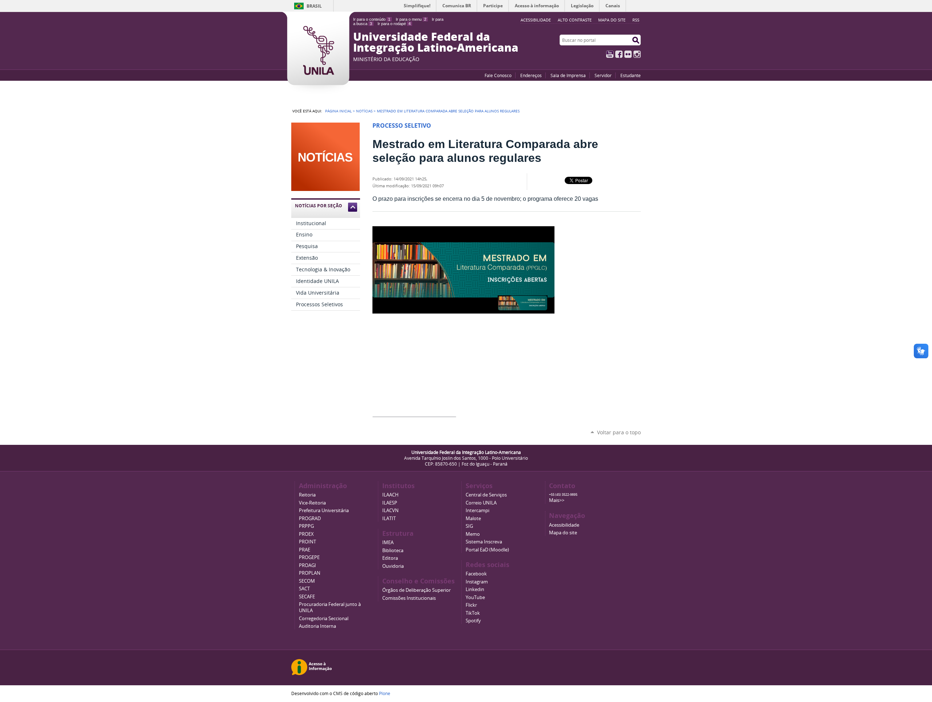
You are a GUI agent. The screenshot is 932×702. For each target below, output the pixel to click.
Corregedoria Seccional (323, 618)
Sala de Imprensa (568, 75)
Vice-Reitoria (312, 503)
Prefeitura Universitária (324, 510)
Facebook (619, 54)
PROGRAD (310, 518)
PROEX (306, 534)
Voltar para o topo (619, 432)
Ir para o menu (411, 19)
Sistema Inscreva (484, 542)
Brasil (314, 6)
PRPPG (306, 526)
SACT (304, 589)
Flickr (628, 54)
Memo (473, 534)
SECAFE (307, 597)
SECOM (307, 581)
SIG (469, 526)
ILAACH (390, 495)
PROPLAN (309, 573)
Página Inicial (338, 110)
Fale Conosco (498, 75)
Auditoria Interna (317, 626)
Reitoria (307, 495)
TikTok (473, 613)
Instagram (637, 54)
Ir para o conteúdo (371, 19)
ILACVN (390, 510)
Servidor (603, 75)
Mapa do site (611, 20)
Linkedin (475, 589)
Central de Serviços (486, 495)
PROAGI (307, 565)
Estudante (630, 75)
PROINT (307, 542)
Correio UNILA (481, 503)
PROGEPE (309, 557)
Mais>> (556, 500)
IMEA (388, 542)
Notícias (364, 110)
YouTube (609, 54)
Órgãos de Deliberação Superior (416, 590)
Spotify (473, 621)
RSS (635, 20)
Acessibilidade (564, 525)
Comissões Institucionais (409, 598)
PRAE (304, 550)
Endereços (531, 75)
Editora (390, 558)
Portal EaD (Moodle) (487, 550)
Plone (384, 693)
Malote (473, 518)
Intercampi (477, 510)
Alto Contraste (575, 20)
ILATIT (389, 518)
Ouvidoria (393, 566)
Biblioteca (392, 550)
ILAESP (389, 503)
